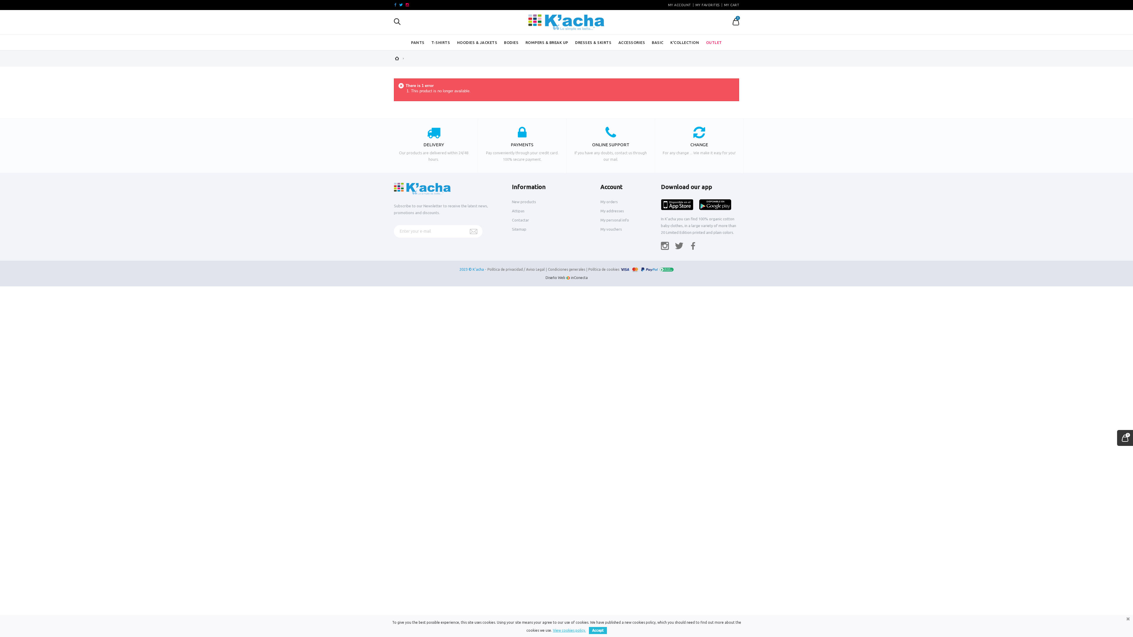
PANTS (418, 42)
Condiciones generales (566, 269)
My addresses (612, 211)
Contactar (520, 220)
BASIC (658, 42)
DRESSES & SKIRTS (593, 42)
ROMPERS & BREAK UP (546, 42)
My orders (609, 202)
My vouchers (611, 229)
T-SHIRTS (440, 42)
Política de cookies (603, 269)
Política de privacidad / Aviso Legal (516, 269)
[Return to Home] (397, 58)
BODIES (511, 42)
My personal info (614, 220)
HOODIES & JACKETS (477, 42)
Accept (598, 630)
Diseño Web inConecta (567, 278)
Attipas (518, 211)
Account (611, 186)
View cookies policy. (569, 630)
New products (524, 202)
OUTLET (714, 42)
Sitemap (519, 229)
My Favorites (707, 5)
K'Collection (684, 42)
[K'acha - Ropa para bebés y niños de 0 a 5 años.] (566, 22)
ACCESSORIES (631, 42)
